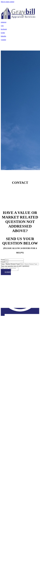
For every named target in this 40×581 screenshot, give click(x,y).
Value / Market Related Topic (10, 264)
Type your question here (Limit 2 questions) (15, 266)
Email (3, 262)
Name (3, 260)
